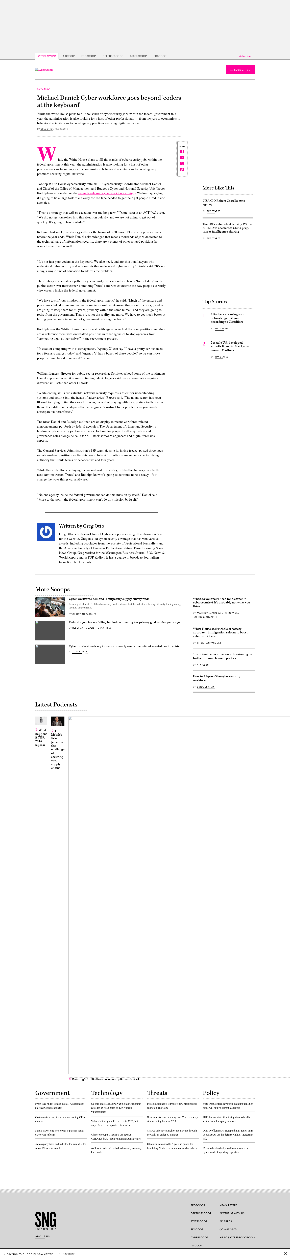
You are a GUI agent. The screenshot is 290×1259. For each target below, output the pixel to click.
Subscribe (242, 69)
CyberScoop (47, 56)
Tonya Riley (103, 627)
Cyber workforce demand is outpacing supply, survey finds (109, 599)
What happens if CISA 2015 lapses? (41, 737)
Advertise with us (232, 1213)
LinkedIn (234, 1245)
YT (246, 1245)
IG (239, 1245)
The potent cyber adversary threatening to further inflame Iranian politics (222, 656)
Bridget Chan (206, 686)
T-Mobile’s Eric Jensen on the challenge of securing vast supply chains (57, 749)
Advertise (245, 55)
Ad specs (226, 1221)
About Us (42, 1236)
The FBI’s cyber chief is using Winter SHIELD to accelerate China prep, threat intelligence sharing (228, 228)
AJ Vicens (203, 664)
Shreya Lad (232, 612)
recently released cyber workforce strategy (107, 193)
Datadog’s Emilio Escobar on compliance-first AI (105, 1079)
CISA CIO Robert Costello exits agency (224, 203)
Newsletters (228, 1205)
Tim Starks (213, 211)
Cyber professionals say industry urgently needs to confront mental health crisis (124, 646)
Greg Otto (46, 129)
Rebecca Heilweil (83, 627)
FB (221, 1245)
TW (228, 1245)
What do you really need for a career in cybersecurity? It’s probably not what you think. (221, 602)
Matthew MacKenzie (210, 612)
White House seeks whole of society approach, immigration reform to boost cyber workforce (220, 632)
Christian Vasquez (84, 614)
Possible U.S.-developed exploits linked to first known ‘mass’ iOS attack (231, 346)
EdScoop (160, 56)
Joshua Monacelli (205, 617)
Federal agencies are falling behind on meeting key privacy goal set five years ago (124, 622)
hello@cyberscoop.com (237, 1237)
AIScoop (69, 56)
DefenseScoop (113, 56)
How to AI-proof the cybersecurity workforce (216, 678)
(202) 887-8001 (228, 1229)
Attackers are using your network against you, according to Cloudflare (228, 318)
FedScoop (88, 56)
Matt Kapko (222, 328)
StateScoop (138, 56)
